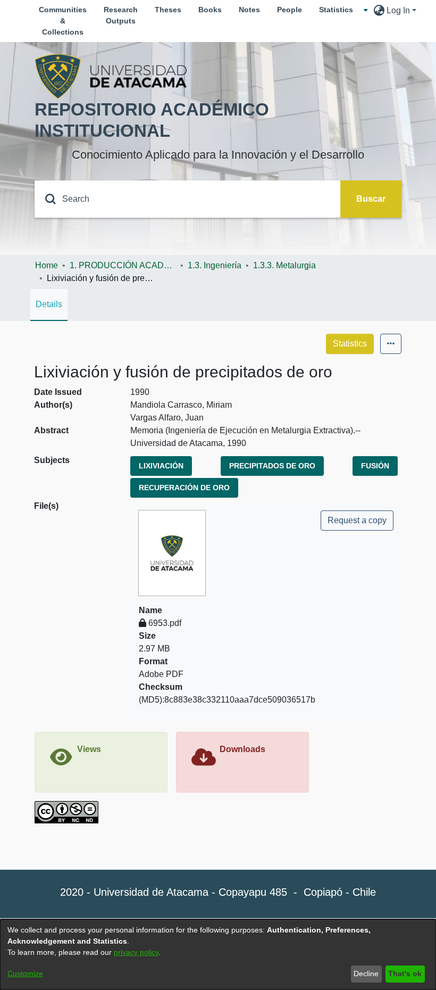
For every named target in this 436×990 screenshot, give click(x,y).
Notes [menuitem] (249, 9)
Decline (366, 973)
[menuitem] (339, 10)
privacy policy (136, 952)
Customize (25, 973)
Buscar (370, 198)
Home (46, 265)
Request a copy (357, 520)
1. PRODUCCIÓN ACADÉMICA (123, 265)
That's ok (405, 973)
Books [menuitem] (210, 9)
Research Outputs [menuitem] (121, 15)
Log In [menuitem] (398, 10)
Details (49, 304)
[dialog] (218, 954)
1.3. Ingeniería (214, 265)
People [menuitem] (289, 9)
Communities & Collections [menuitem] (63, 20)
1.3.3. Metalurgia (284, 265)
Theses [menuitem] (168, 9)
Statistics (350, 343)
